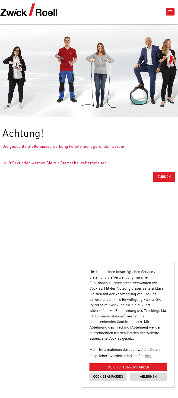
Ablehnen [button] (148, 376)
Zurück (164, 177)
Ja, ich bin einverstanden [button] (128, 367)
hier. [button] (148, 356)
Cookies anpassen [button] (108, 376)
